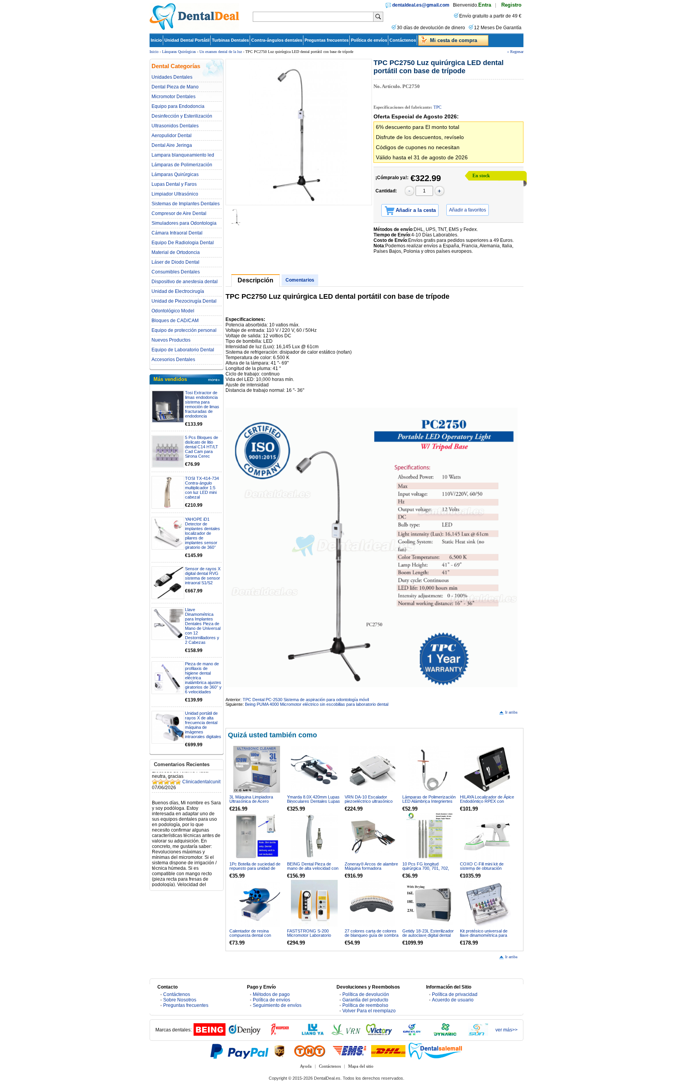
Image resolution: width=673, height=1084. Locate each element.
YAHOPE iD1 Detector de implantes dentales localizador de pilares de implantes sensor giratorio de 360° (202, 533)
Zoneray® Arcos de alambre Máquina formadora (371, 866)
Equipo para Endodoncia (178, 106)
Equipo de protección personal (184, 330)
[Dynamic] (445, 1034)
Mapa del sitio (360, 1066)
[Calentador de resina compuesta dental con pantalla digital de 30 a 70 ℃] (256, 903)
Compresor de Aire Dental (179, 213)
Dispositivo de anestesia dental (185, 281)
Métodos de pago (271, 994)
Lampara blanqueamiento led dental (183, 155)
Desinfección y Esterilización (182, 116)
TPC (437, 107)
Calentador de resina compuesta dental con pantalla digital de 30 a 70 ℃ (255, 935)
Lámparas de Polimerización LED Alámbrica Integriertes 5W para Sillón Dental (429, 801)
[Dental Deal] (194, 28)
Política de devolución (365, 994)
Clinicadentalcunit (201, 772)
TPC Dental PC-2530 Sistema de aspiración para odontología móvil (306, 699)
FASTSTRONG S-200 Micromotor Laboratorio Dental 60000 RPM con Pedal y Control (309, 937)
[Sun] (478, 1034)
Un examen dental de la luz (220, 51)
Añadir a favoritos (467, 210)
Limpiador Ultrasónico (175, 194)
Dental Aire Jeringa (172, 145)
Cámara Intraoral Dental (177, 233)
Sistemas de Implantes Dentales (186, 203)
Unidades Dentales (172, 77)
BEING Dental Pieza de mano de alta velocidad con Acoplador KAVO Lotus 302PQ (312, 870)
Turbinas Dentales (230, 40)
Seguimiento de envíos (277, 1005)
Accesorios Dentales (173, 359)
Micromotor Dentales (174, 96)
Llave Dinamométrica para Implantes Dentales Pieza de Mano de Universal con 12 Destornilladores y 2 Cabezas (202, 626)
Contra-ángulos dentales (276, 40)
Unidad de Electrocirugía (178, 291)
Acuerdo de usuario (453, 1000)
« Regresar (515, 51)
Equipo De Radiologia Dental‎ (183, 242)
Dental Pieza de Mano (175, 87)
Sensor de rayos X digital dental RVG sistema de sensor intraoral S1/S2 (202, 575)
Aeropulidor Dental (172, 135)
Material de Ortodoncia (176, 252)
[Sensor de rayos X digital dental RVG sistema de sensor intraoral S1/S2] (168, 582)
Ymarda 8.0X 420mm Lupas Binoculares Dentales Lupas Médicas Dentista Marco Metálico (313, 803)
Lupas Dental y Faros (174, 184)
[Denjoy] (245, 1034)
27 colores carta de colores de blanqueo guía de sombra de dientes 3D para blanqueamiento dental (371, 937)
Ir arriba (511, 712)
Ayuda (306, 1066)
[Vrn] (346, 1034)
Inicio (156, 40)
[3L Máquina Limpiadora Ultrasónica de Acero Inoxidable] (256, 769)
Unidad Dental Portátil (187, 40)
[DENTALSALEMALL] (436, 1051)
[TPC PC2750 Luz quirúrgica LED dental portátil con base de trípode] (299, 132)
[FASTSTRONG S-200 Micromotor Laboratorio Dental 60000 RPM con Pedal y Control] (314, 903)
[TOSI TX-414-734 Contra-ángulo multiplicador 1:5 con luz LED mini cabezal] (168, 492)
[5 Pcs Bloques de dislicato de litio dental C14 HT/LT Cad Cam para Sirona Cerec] (168, 451)
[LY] (313, 1034)
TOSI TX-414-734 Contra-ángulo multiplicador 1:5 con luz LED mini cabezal (202, 487)
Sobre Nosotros (179, 1000)
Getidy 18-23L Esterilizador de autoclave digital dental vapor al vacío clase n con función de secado (428, 937)
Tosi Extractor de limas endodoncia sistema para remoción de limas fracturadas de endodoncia (202, 404)
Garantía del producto (365, 1000)
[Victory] (379, 1034)
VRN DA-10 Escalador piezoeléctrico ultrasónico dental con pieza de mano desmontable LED (369, 803)
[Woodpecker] (280, 1034)
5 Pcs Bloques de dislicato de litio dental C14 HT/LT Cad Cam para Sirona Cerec (201, 446)
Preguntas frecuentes (327, 40)
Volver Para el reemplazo (369, 1010)
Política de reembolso (365, 1005)
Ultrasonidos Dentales (175, 126)
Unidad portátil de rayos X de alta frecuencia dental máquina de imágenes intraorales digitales (203, 725)
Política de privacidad (454, 994)
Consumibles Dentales (176, 272)
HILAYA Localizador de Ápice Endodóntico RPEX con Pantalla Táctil (487, 801)
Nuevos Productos (171, 340)
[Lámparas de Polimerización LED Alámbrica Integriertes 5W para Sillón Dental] (429, 769)
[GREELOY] (412, 1034)
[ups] (279, 1051)
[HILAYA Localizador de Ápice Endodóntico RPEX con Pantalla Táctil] (487, 769)
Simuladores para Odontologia (184, 223)
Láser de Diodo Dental (175, 262)
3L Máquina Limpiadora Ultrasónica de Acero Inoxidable (251, 801)
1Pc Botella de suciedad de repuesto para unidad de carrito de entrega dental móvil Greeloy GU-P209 (254, 870)
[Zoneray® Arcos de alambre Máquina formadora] (371, 836)
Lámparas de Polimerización (182, 164)
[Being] (210, 1034)
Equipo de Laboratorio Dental (183, 350)
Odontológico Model (173, 311)
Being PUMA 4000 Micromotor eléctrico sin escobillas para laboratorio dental (316, 704)
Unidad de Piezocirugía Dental (184, 301)
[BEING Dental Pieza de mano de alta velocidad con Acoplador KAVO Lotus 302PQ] (314, 836)
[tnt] (310, 1051)
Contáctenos (402, 40)
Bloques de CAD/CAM (175, 320)
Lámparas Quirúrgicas (179, 51)
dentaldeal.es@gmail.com (420, 5)
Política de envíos (369, 40)
